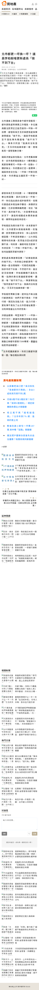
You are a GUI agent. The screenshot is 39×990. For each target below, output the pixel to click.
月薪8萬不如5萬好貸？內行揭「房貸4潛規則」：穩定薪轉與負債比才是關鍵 (20, 403)
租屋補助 (24, 14)
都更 (5, 446)
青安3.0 (6, 14)
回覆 (34, 834)
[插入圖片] (29, 834)
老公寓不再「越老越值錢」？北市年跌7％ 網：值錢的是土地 (20, 416)
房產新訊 (6, 8)
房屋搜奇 (29, 8)
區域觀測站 (17, 8)
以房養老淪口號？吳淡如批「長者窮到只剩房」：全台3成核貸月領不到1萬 (20, 389)
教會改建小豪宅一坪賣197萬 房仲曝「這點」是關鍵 (20, 427)
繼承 (15, 14)
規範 (4, 834)
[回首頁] (9, 3)
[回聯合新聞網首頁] (4, 3)
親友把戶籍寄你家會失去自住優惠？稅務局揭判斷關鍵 (20, 437)
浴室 (34, 14)
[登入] (33, 4)
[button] (36, 4)
